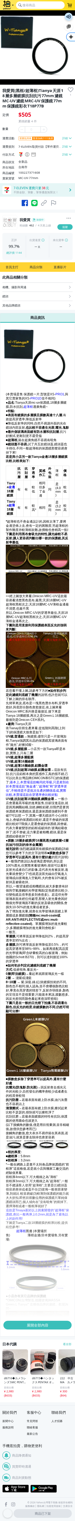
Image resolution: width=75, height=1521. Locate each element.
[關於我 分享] (69, 218)
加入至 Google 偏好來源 (69, 27)
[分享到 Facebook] (25, 203)
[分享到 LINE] (34, 203)
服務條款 (30, 1506)
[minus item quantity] (21, 129)
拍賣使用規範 (53, 1506)
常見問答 (32, 1421)
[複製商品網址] (44, 203)
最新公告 (32, 1434)
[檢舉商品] (53, 203)
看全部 (67, 1344)
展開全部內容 (37, 1325)
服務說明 (8, 1427)
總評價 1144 (14, 253)
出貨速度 (35, 240)
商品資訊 (37, 317)
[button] (12, 267)
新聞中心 (8, 1421)
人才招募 (57, 1421)
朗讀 (69, 17)
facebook (6, 1504)
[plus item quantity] (44, 129)
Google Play (43, 1489)
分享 (66, 235)
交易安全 (68, 1506)
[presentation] (71, 90)
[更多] (69, 218)
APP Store (15, 1489)
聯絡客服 (32, 1427)
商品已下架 (43, 1513)
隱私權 (40, 1506)
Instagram (13, 1504)
